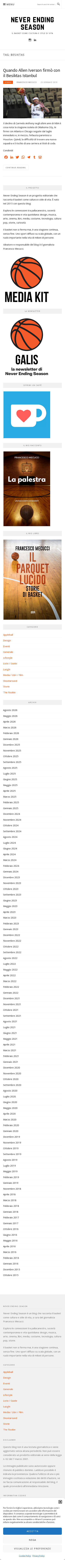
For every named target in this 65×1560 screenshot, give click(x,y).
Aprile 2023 (9, 911)
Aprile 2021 (9, 1044)
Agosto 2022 (10, 958)
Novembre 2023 (12, 883)
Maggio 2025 (10, 785)
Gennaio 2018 (10, 1211)
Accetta (32, 1531)
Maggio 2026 (10, 715)
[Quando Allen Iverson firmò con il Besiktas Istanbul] (32, 102)
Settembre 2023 (12, 894)
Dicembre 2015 (11, 1269)
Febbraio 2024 (11, 865)
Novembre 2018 (12, 1188)
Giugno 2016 (10, 1234)
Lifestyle (7, 657)
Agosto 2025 (10, 767)
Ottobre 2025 (10, 756)
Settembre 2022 (12, 952)
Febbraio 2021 (11, 1056)
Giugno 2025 (10, 779)
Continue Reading (16, 167)
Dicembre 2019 (11, 1136)
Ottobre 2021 (10, 1009)
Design (7, 640)
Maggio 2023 (10, 906)
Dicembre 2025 (11, 744)
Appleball (8, 634)
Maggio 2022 (10, 969)
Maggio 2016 (10, 1240)
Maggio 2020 (10, 1108)
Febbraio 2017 (11, 1217)
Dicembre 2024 (11, 813)
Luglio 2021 (9, 1027)
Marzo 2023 (9, 917)
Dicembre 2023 (11, 877)
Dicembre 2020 (11, 1067)
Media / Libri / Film (13, 675)
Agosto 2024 (10, 836)
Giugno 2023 (10, 900)
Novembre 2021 (12, 1004)
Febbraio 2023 (11, 923)
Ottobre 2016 (10, 1228)
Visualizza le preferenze (32, 1548)
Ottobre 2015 (10, 1275)
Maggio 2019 (10, 1171)
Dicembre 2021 (11, 998)
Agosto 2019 (10, 1159)
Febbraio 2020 (11, 1125)
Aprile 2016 (9, 1246)
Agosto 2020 (10, 1090)
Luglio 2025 (9, 773)
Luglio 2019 (9, 1165)
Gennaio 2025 (10, 808)
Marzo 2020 (9, 1119)
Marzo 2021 (9, 1050)
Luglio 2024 (9, 842)
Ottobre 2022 (10, 946)
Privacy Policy (38, 1555)
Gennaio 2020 (10, 1131)
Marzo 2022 (9, 981)
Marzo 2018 (9, 1200)
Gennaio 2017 (10, 1223)
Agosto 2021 (10, 1021)
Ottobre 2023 (10, 888)
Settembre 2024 (12, 831)
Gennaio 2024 (10, 871)
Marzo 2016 (9, 1252)
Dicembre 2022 (11, 935)
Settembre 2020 (12, 1084)
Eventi (6, 646)
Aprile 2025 (9, 790)
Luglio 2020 (9, 1096)
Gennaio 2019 (10, 1182)
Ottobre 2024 (10, 825)
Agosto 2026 (10, 710)
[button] (60, 1501)
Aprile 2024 (9, 854)
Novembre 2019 (12, 1142)
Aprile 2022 (9, 975)
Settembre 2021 (12, 1015)
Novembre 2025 (12, 750)
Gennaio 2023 (10, 929)
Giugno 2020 (10, 1102)
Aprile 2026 (9, 721)
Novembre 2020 (12, 1073)
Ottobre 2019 (10, 1148)
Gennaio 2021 (10, 1061)
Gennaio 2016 (10, 1263)
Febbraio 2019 (11, 1177)
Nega (32, 1539)
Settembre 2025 (12, 762)
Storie (8, 82)
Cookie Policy (25, 1555)
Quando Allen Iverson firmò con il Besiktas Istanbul (31, 72)
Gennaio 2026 (10, 739)
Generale (8, 651)
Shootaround (10, 680)
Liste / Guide (10, 663)
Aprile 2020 (9, 1113)
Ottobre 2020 (10, 1079)
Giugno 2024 (10, 848)
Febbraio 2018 (11, 1205)
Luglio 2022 (9, 963)
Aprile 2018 (9, 1194)
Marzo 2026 (9, 727)
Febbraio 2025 (11, 802)
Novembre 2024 (12, 819)
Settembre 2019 (12, 1154)
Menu (10, 4)
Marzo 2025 (9, 796)
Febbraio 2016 (11, 1257)
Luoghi (6, 669)
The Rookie (9, 692)
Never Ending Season (32, 23)
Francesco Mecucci (27, 82)
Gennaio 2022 (10, 992)
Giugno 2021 (10, 1032)
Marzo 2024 (9, 860)
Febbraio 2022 (11, 986)
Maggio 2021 (10, 1038)
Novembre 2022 (12, 940)
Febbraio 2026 (11, 733)
